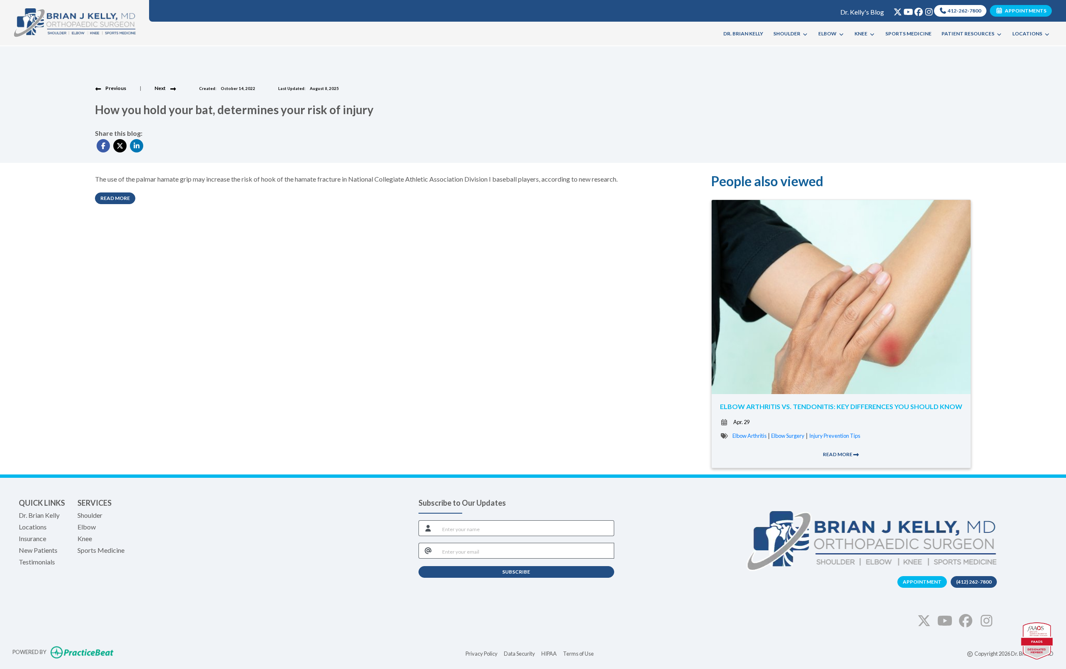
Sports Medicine (101, 550)
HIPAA (549, 653)
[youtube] (906, 10)
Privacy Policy (482, 653)
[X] (896, 10)
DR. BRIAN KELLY (743, 33)
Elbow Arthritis (749, 435)
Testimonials (37, 562)
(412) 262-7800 (973, 582)
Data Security (519, 653)
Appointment (922, 582)
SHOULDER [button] (787, 33)
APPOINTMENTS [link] (1024, 10)
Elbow (86, 527)
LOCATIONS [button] (1028, 33)
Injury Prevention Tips (834, 435)
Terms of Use (578, 653)
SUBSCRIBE (516, 572)
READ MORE (838, 454)
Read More (117, 198)
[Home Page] (74, 22)
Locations (33, 527)
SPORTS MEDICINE (908, 33)
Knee (84, 538)
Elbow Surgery (787, 435)
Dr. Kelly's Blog (862, 12)
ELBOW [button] (828, 33)
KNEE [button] (861, 33)
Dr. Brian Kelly (39, 515)
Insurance (32, 538)
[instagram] (927, 10)
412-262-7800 (964, 10)
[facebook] (917, 10)
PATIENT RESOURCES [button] (968, 33)
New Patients (38, 550)
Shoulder (89, 515)
